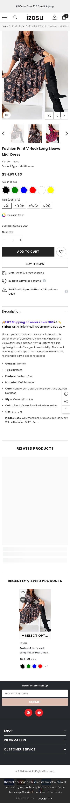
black (22, 666)
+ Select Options (36, 635)
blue (34, 666)
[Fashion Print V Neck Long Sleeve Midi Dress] (35, 610)
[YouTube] (39, 713)
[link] (35, 554)
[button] (57, 115)
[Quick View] (23, 600)
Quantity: (7, 232)
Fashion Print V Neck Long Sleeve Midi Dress (35, 651)
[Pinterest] (28, 713)
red (40, 666)
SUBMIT (35, 702)
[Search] (15, 17)
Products (16, 26)
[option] (35, 75)
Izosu (16, 161)
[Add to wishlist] (61, 252)
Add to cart (28, 251)
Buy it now (35, 264)
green (28, 666)
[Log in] (54, 17)
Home (5, 26)
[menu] (4, 17)
